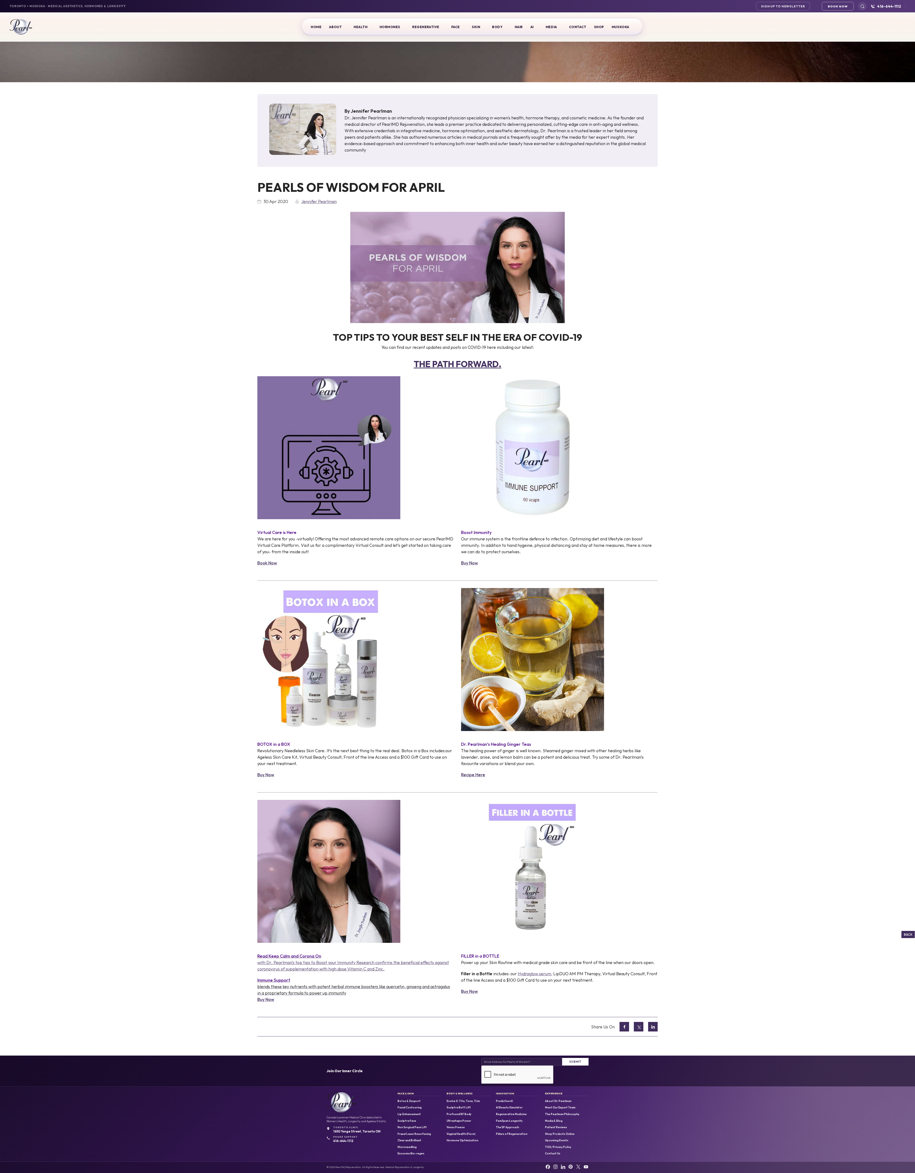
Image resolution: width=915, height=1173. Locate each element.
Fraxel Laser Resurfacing (414, 1134)
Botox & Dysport (409, 1101)
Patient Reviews (556, 1127)
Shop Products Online (559, 1134)
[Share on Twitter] (638, 1026)
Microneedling (407, 1147)
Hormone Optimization (462, 1140)
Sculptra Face (406, 1120)
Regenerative (425, 27)
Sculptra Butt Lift (459, 1107)
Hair (519, 27)
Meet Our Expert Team (560, 1107)
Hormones (390, 27)
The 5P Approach (507, 1127)
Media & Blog (553, 1120)
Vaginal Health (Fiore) (461, 1134)
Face (455, 27)
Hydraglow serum (534, 973)
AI (532, 27)
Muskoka (620, 27)
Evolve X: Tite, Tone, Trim (463, 1101)
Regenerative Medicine (511, 1114)
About (335, 27)
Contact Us (552, 1153)
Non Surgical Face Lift (412, 1127)
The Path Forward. (457, 364)
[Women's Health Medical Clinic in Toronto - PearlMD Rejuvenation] (21, 27)
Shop (599, 27)
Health (360, 27)
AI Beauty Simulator (509, 1107)
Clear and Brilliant (409, 1140)
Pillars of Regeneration (511, 1134)
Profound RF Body (459, 1114)
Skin (476, 27)
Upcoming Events (556, 1140)
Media (551, 27)
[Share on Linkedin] (653, 1026)
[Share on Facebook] (624, 1026)
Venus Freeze (456, 1127)
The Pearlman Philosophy (562, 1114)
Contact (577, 27)
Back (908, 934)
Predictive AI (504, 1101)
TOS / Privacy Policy (558, 1147)
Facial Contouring (409, 1107)
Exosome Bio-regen (410, 1153)
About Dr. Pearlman (558, 1101)
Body (497, 27)
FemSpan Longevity (509, 1120)
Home (316, 27)
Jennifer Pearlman (371, 111)
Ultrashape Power (459, 1120)
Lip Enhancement (409, 1114)
